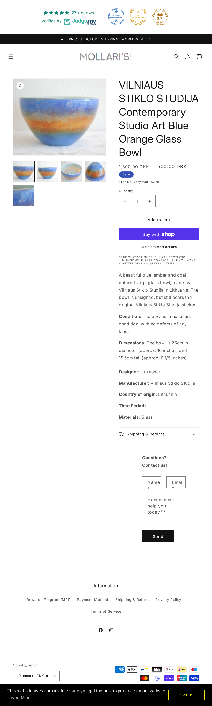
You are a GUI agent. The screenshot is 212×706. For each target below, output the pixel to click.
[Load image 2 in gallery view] (47, 171)
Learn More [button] (19, 698)
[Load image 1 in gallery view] (23, 171)
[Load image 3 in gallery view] (71, 171)
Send (158, 536)
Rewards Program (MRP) (49, 599)
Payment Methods (93, 599)
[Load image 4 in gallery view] (95, 171)
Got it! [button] (186, 695)
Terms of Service (106, 611)
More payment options (159, 247)
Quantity (126, 191)
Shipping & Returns (132, 599)
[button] (11, 56)
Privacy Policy (168, 599)
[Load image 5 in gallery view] (23, 195)
